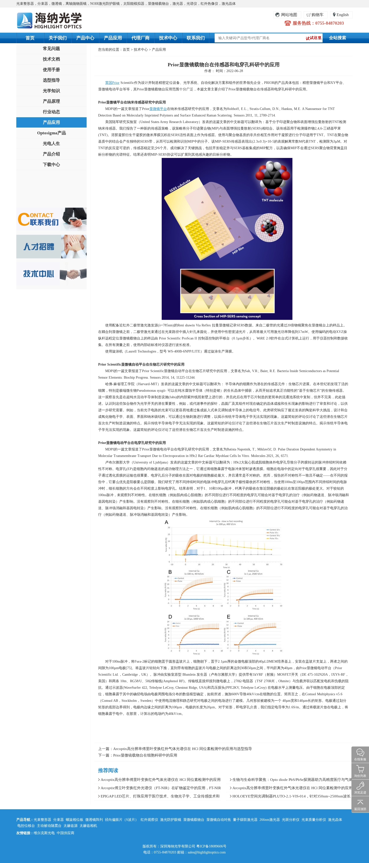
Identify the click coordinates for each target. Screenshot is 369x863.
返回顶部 (360, 809)
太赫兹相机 (88, 826)
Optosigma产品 (51, 133)
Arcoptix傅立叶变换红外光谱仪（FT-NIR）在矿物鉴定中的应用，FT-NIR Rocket (157, 789)
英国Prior (112, 83)
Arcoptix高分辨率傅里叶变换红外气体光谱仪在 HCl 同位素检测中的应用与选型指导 (182, 749)
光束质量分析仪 (313, 820)
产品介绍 (51, 154)
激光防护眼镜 (170, 820)
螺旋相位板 (74, 820)
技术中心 (168, 37)
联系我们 (196, 37)
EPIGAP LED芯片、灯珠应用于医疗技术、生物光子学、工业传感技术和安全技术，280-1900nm (157, 797)
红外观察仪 (149, 820)
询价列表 (360, 776)
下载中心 (51, 164)
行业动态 (51, 111)
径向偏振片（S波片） (122, 820)
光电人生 (51, 143)
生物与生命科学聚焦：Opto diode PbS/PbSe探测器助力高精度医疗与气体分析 (289, 781)
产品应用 (113, 37)
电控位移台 (26, 826)
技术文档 (51, 59)
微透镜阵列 (94, 820)
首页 (30, 37)
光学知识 (51, 90)
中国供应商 (65, 833)
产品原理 (51, 101)
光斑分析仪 (290, 820)
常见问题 (51, 48)
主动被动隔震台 (49, 826)
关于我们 (58, 37)
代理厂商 (141, 37)
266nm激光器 (270, 820)
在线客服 (360, 759)
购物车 (318, 15)
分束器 (58, 820)
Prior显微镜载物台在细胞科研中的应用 (145, 755)
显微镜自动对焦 (218, 820)
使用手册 (51, 69)
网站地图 (289, 15)
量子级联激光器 (245, 820)
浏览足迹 (360, 792)
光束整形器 (42, 820)
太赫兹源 (71, 826)
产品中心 (85, 37)
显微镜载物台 (193, 820)
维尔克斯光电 (44, 833)
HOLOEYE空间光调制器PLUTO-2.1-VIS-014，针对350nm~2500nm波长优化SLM (288, 797)
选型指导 (51, 80)
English (343, 15)
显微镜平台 (158, 109)
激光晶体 (335, 820)
